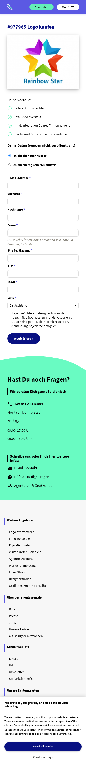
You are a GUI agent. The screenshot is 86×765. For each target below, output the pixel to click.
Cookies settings (43, 757)
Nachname (16, 209)
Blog (12, 609)
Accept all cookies (43, 746)
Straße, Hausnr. (19, 250)
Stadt (12, 282)
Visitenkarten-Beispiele (25, 552)
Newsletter (16, 672)
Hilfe (12, 665)
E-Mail (13, 658)
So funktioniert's (21, 678)
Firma (12, 225)
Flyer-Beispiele (19, 545)
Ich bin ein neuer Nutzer (29, 155)
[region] (43, 731)
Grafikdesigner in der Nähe (28, 585)
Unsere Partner (19, 629)
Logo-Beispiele (19, 538)
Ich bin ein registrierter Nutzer (34, 165)
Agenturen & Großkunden (30, 486)
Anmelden (41, 7)
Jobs (12, 622)
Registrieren (23, 338)
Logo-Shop (17, 572)
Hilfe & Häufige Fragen (28, 477)
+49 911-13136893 (28, 404)
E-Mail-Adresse (19, 178)
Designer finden (20, 579)
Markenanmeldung (22, 565)
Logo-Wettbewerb (21, 532)
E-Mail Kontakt (22, 468)
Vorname (15, 193)
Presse (13, 616)
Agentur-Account (21, 559)
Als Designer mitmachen (26, 636)
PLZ (11, 266)
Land (12, 297)
